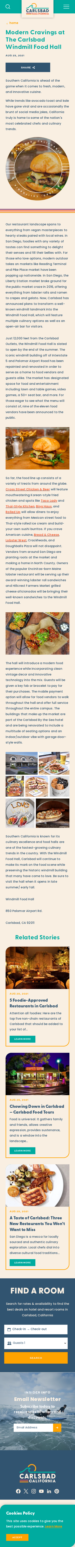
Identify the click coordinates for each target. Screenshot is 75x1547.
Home (13, 23)
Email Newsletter (37, 1399)
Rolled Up (13, 512)
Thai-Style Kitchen (20, 506)
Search (36, 1358)
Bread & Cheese (46, 535)
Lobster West (16, 540)
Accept (17, 1537)
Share (26, 67)
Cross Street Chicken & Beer (28, 489)
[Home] (37, 9)
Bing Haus (44, 506)
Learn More (53, 1526)
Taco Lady (49, 501)
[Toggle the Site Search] (8, 6)
